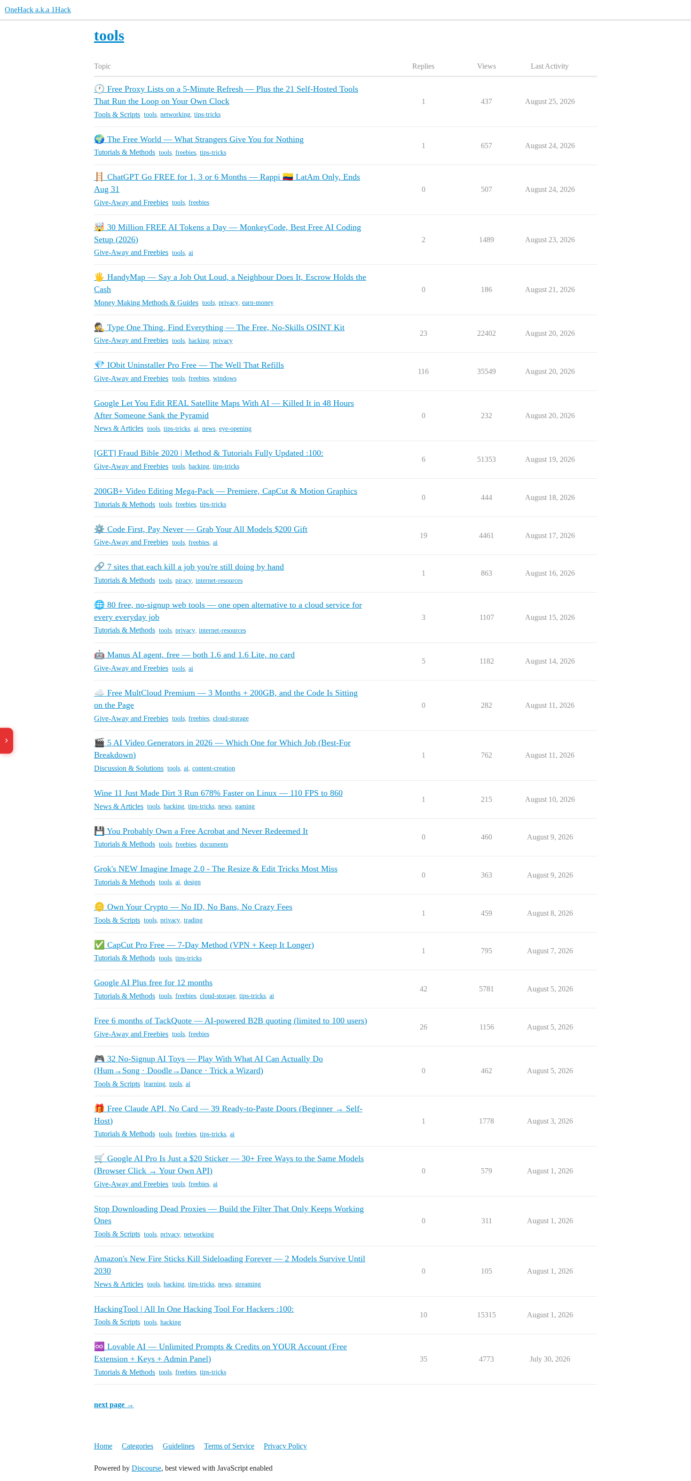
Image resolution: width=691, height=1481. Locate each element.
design (192, 882)
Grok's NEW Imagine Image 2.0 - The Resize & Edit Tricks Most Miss (216, 868)
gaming (245, 806)
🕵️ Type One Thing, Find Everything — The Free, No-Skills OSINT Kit (219, 327)
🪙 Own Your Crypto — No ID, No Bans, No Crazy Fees (193, 906)
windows (224, 378)
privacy (228, 302)
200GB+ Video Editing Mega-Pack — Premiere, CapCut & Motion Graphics (225, 491)
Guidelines (179, 1446)
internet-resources (219, 580)
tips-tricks (207, 114)
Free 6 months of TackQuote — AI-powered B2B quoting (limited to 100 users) (230, 1020)
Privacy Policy (285, 1446)
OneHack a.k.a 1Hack (38, 10)
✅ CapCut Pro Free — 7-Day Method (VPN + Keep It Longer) (204, 945)
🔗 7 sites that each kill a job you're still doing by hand (189, 566)
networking (175, 114)
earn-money (258, 302)
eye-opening (235, 428)
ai (190, 252)
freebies (185, 152)
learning (154, 1083)
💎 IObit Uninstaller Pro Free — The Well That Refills (189, 365)
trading (193, 920)
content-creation (213, 768)
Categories (137, 1446)
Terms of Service (229, 1446)
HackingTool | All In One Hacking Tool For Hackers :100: (194, 1309)
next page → (114, 1405)
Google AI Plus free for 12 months (153, 982)
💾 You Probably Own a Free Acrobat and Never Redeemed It (201, 831)
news (208, 428)
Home (103, 1446)
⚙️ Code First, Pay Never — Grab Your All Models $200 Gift (200, 529)
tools (150, 114)
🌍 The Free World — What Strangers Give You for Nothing (199, 139)
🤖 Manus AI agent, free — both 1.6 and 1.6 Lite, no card (194, 654)
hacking (198, 340)
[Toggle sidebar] (6, 740)
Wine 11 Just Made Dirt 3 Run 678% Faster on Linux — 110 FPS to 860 (218, 793)
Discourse (146, 1468)
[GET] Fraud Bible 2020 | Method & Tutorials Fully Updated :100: (208, 453)
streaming (248, 1284)
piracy (183, 580)
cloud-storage (231, 718)
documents (214, 844)
